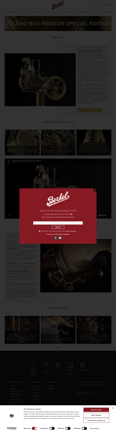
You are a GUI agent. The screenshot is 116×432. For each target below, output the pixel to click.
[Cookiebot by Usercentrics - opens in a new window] (12, 428)
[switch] (52, 428)
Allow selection (96, 415)
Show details (94, 428)
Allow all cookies (96, 410)
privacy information (71, 231)
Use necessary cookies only (96, 420)
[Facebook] (55, 238)
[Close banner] (113, 408)
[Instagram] (60, 238)
